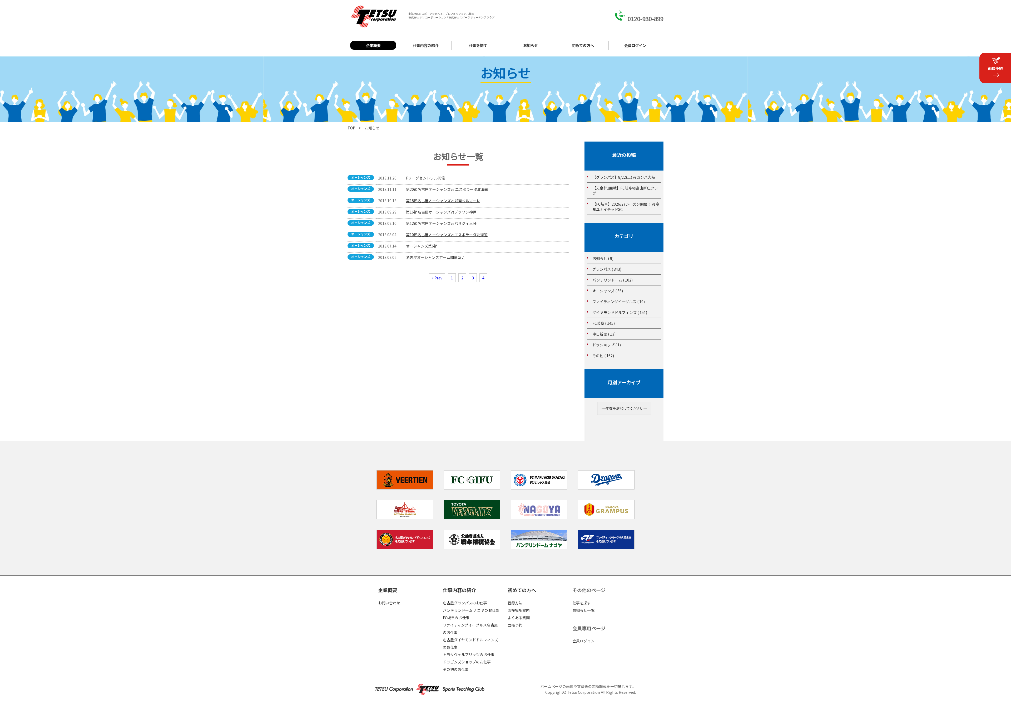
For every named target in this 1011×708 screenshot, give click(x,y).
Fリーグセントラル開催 (425, 178)
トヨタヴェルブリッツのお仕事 (468, 654)
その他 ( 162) (603, 355)
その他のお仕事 (456, 669)
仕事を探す (478, 45)
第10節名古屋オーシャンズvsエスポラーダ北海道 (447, 234)
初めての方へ (583, 45)
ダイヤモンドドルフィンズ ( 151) (619, 312)
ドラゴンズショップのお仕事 (467, 662)
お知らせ (530, 45)
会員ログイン (635, 45)
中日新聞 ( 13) (604, 334)
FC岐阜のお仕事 (456, 617)
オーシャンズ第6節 (422, 246)
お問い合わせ (389, 602)
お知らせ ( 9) (602, 258)
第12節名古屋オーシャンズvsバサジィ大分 (441, 223)
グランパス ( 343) (606, 269)
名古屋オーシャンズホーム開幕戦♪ (435, 257)
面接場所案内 (519, 610)
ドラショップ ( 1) (606, 344)
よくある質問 (519, 617)
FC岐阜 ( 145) (603, 323)
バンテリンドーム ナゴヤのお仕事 (471, 610)
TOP (351, 127)
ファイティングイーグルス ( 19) (618, 301)
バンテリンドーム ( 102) (612, 280)
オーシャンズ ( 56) (607, 290)
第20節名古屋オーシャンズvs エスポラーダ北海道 (447, 189)
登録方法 (515, 602)
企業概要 (373, 45)
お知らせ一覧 (583, 610)
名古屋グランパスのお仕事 (465, 602)
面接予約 (515, 625)
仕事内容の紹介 (426, 45)
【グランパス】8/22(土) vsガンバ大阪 (623, 177)
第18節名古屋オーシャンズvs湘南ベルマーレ (443, 200)
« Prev (437, 277)
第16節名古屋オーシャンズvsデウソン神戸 (441, 212)
